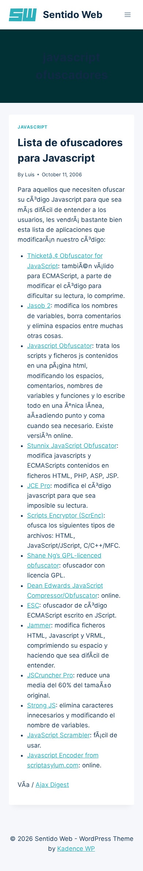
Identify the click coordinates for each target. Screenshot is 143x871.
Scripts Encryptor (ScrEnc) (65, 515)
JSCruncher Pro (50, 675)
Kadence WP (76, 848)
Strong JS (41, 705)
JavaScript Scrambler (58, 735)
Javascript (33, 127)
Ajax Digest (52, 784)
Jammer (39, 625)
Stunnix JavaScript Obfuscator (72, 445)
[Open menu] (127, 14)
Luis (29, 174)
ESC (33, 605)
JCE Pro (38, 485)
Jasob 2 (39, 305)
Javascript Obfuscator (59, 345)
